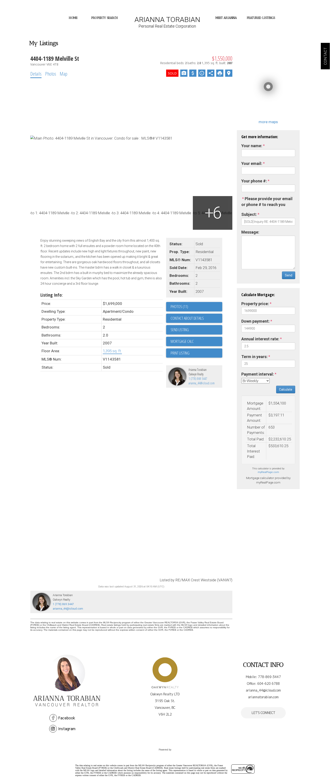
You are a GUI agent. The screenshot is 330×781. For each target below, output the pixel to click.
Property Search (104, 18)
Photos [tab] (50, 73)
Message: (250, 232)
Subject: (249, 214)
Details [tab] (36, 73)
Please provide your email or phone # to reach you (267, 201)
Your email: (251, 163)
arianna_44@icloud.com (202, 383)
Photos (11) (179, 306)
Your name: (251, 145)
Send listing (180, 329)
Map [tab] (63, 73)
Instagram (66, 728)
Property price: (255, 303)
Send (288, 275)
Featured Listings (261, 18)
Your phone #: (254, 181)
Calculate (285, 389)
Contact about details (187, 318)
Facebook (66, 717)
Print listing (180, 353)
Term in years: (254, 356)
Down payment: (255, 321)
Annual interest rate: (260, 339)
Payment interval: (257, 374)
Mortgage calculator (196, 341)
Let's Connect (263, 713)
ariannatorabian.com (263, 697)
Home (73, 18)
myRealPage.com (268, 472)
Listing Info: (51, 295)
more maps (268, 122)
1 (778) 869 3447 (198, 378)
